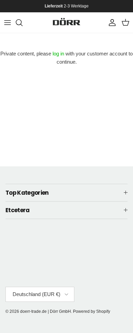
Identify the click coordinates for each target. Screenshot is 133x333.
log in (58, 53)
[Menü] (7, 22)
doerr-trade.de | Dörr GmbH (45, 311)
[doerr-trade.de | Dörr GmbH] (66, 22)
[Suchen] (22, 22)
